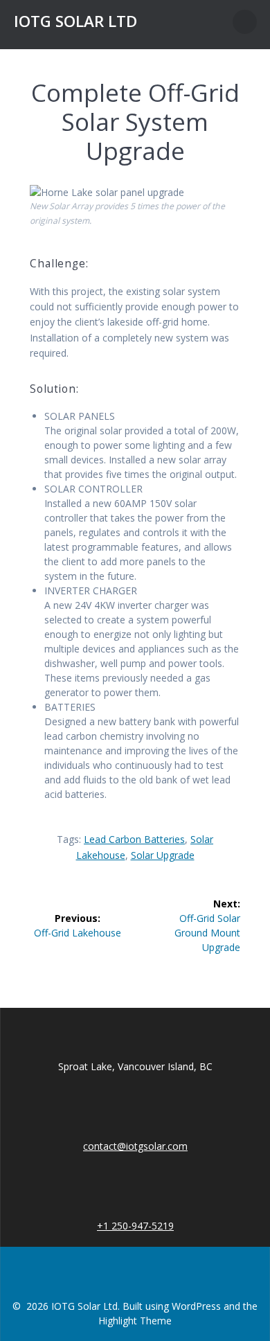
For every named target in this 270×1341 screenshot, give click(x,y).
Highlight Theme (135, 1320)
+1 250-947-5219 (135, 1225)
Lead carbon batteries (134, 839)
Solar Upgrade (163, 855)
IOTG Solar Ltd (75, 21)
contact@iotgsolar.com (135, 1146)
